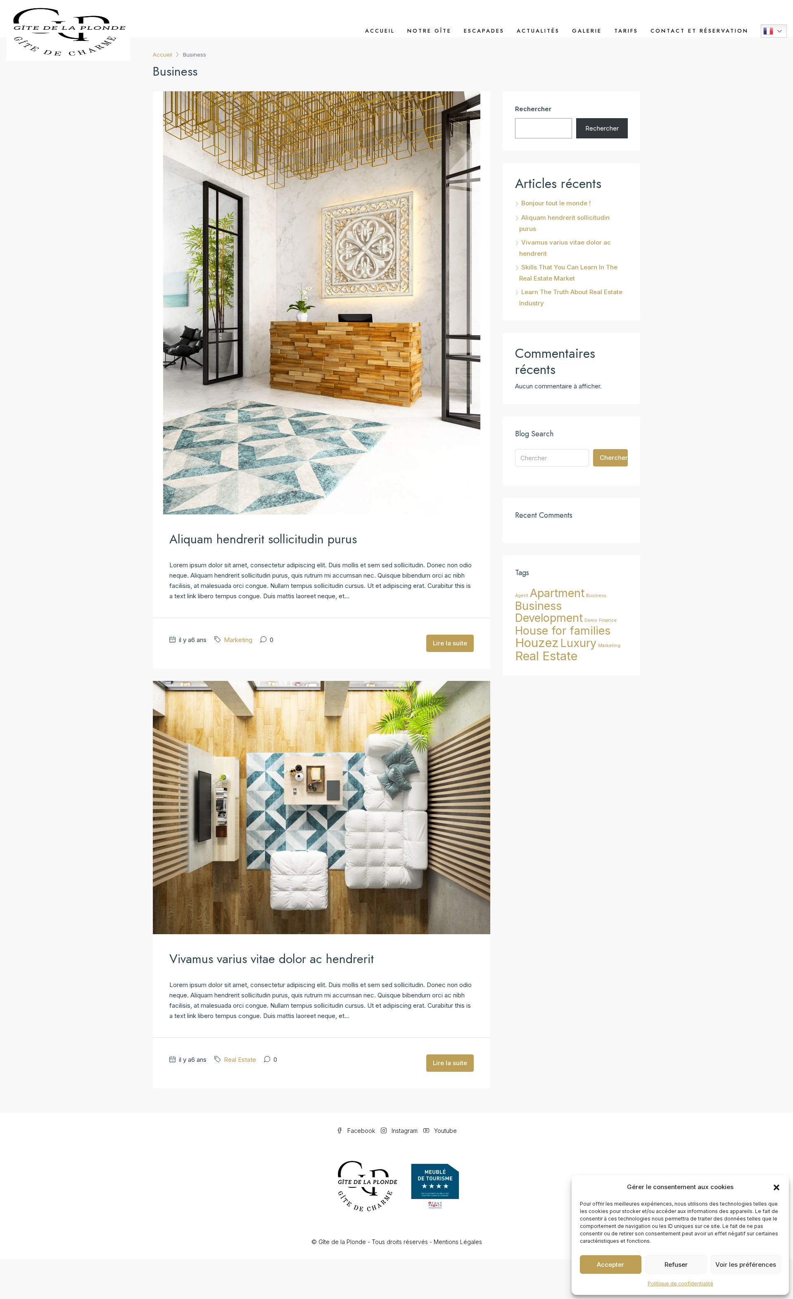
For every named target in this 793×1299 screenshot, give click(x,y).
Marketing (238, 640)
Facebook (361, 1130)
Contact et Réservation (699, 31)
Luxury (578, 643)
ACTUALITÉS (538, 31)
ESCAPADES (484, 31)
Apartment (557, 593)
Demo (590, 620)
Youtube (444, 1130)
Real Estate (240, 1059)
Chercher (614, 458)
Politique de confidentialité (680, 1283)
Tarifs (626, 31)
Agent (521, 595)
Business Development (549, 611)
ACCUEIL (380, 31)
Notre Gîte (429, 31)
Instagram (404, 1130)
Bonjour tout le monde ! (556, 203)
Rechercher (533, 109)
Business (596, 595)
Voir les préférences (745, 1264)
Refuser (676, 1264)
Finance (608, 620)
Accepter (610, 1264)
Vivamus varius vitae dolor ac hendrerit (271, 959)
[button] (776, 1187)
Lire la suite (450, 643)
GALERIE (587, 31)
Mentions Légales (458, 1241)
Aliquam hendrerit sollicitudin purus (263, 539)
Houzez (537, 642)
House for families (562, 630)
